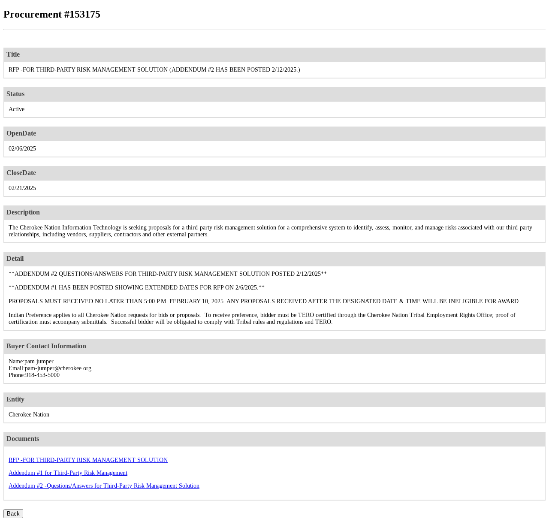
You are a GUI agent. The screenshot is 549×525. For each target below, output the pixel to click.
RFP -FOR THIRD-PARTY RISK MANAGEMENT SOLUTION (88, 460)
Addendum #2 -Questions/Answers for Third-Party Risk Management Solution (104, 486)
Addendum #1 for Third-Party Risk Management (68, 473)
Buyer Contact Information (46, 346)
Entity (15, 399)
